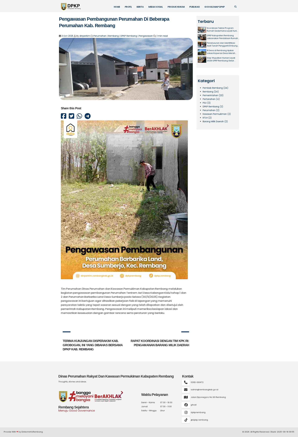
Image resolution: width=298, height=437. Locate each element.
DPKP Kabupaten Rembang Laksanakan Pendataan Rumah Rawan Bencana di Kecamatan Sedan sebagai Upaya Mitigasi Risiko (222, 37)
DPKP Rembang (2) (213, 106)
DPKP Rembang (129, 35)
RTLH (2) (207, 117)
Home (117, 6)
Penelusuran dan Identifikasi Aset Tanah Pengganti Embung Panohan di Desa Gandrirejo (222, 44)
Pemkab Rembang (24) (215, 87)
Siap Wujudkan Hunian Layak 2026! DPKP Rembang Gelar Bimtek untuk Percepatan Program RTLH (221, 59)
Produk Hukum (176, 6)
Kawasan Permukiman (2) (217, 114)
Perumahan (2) (211, 110)
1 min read (162, 35)
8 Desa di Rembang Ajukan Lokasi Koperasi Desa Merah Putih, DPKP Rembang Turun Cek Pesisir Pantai (222, 52)
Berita (140, 6)
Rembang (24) (211, 91)
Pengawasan (146, 35)
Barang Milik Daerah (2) (215, 121)
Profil (128, 6)
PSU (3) (207, 102)
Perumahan (100, 35)
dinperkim (84, 35)
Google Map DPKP (214, 6)
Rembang (113, 35)
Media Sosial (155, 6)
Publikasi (194, 6)
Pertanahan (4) (211, 99)
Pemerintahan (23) (213, 95)
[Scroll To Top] (292, 433)
